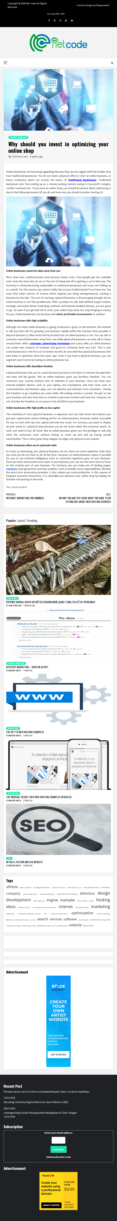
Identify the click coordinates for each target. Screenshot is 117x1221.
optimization (82, 912)
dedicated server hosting (67, 894)
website (75, 924)
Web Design (12, 598)
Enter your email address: (58, 1144)
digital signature (38, 901)
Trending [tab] (31, 520)
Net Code (65, 1156)
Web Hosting (13, 728)
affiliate (12, 886)
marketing (100, 906)
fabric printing (82, 901)
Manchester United (82, 907)
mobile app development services (29, 914)
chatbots (11, 469)
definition (87, 893)
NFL (45, 914)
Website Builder (88, 926)
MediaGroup (10, 914)
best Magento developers (41, 888)
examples (67, 900)
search (42, 918)
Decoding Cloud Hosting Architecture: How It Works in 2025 (36, 1102)
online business (19, 487)
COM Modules (105, 888)
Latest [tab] (21, 520)
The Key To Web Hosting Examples (25, 732)
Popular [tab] (11, 520)
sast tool (33, 920)
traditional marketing (13, 926)
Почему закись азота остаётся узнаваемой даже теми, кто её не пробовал (50, 602)
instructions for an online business (44, 907)
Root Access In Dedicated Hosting (17, 920)
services (56, 919)
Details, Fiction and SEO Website (24, 862)
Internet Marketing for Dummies (25, 496)
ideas (11, 906)
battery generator (26, 888)
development (18, 900)
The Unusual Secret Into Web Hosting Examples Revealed (38, 797)
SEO (9, 858)
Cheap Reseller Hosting (91, 888)
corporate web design (47, 894)
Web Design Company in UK (46, 926)
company (13, 893)
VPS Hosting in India (29, 926)
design (104, 893)
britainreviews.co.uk (74, 888)
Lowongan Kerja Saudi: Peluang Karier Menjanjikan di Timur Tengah (40, 1112)
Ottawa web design (103, 914)
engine (52, 899)
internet (66, 906)
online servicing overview (59, 914)
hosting (103, 900)
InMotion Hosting (24, 907)
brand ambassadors (59, 888)
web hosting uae (62, 926)
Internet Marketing (18, 137)
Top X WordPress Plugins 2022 (100, 920)
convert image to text (30, 894)
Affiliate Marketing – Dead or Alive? (27, 667)
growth (91, 901)
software (70, 919)
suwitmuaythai (83, 920)
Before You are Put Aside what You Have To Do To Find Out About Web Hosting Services (85, 498)
